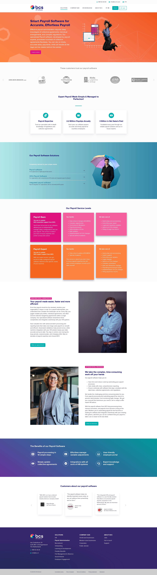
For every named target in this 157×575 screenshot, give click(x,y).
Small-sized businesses (86, 538)
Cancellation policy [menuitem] (59, 572)
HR (56, 538)
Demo (115, 8)
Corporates (83, 543)
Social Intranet (59, 557)
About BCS (98, 8)
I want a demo (36, 52)
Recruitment (59, 543)
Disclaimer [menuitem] (102, 572)
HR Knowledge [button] (87, 8)
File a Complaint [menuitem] (70, 572)
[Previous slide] (3, 80)
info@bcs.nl (35, 553)
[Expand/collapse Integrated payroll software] (84, 183)
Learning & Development (63, 548)
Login (123, 8)
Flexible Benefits (60, 551)
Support (106, 543)
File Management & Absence (64, 554)
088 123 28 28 (102, 2)
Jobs (125, 1)
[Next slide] (154, 80)
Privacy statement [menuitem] (93, 572)
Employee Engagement (62, 559)
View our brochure (91, 423)
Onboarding (58, 546)
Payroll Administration (62, 540)
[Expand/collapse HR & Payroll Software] (84, 177)
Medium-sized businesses (87, 540)
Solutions (63, 8)
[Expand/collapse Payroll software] (84, 170)
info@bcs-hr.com (115, 2)
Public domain (84, 546)
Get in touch (108, 540)
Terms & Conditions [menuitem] (81, 572)
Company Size (74, 8)
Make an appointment (38, 345)
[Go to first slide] (125, 505)
